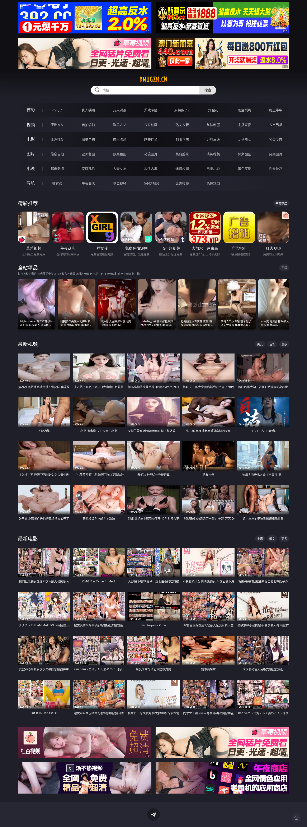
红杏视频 (182, 183)
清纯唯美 (213, 154)
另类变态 (275, 139)
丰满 (260, 539)
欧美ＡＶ (119, 125)
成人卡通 (119, 139)
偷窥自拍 (57, 154)
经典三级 (213, 139)
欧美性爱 (150, 139)
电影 (31, 139)
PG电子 (57, 110)
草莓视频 (119, 183)
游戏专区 (150, 110)
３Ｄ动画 (150, 125)
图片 (31, 154)
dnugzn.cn (153, 79)
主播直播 (244, 125)
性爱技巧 (275, 168)
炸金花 (213, 110)
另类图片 (275, 154)
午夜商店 (88, 183)
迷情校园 (182, 168)
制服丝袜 (182, 139)
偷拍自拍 (88, 139)
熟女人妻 (182, 125)
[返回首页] (296, 818)
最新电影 (28, 538)
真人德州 (88, 110)
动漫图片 (150, 154)
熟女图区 (244, 154)
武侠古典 (150, 168)
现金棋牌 (244, 110)
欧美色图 (119, 154)
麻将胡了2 (182, 110)
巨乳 (272, 344)
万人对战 (119, 110)
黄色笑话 (244, 168)
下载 (284, 268)
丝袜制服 (213, 125)
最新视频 (28, 344)
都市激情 (57, 168)
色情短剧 (213, 183)
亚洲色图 (88, 154)
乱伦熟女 (244, 139)
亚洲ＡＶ (57, 125)
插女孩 (57, 183)
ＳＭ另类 (275, 125)
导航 (31, 183)
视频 (31, 125)
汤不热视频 (150, 183)
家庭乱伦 (88, 168)
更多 (284, 344)
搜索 (207, 90)
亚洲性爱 (57, 139)
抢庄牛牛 (275, 110)
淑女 (272, 539)
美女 (260, 344)
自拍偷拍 (88, 125)
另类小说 (213, 168)
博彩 (31, 110)
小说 (31, 168)
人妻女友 (119, 168)
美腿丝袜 (182, 154)
